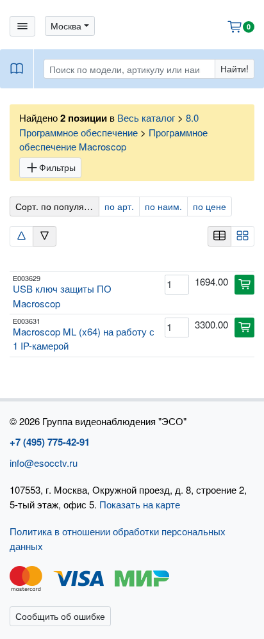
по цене (209, 206)
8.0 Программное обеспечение (109, 125)
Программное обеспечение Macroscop (113, 139)
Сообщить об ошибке (60, 616)
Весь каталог (146, 117)
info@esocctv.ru (44, 462)
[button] (70, 26)
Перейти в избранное (161, 603)
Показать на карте (139, 504)
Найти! (234, 68)
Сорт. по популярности (57, 206)
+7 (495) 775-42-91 (50, 442)
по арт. (119, 206)
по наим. (163, 206)
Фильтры (50, 168)
